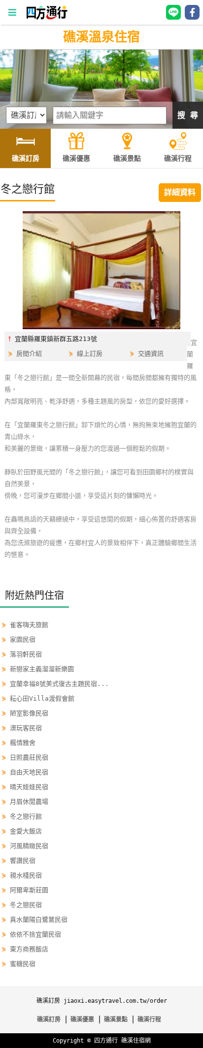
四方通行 (106, 1040)
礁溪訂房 (49, 1019)
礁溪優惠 (82, 1019)
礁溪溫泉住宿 (101, 36)
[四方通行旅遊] (46, 17)
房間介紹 (29, 353)
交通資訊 (151, 353)
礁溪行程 (149, 1019)
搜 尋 (187, 115)
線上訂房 (89, 353)
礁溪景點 (116, 1019)
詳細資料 (180, 192)
